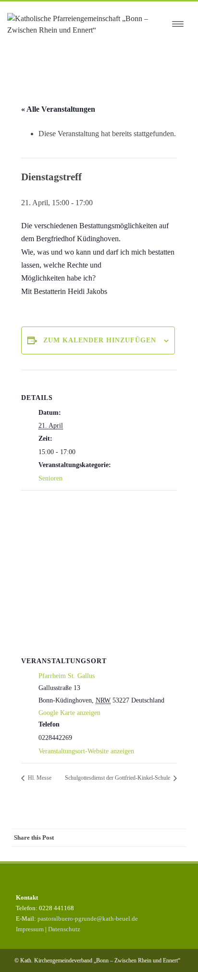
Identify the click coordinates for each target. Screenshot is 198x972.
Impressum (30, 929)
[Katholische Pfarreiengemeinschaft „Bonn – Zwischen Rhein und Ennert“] (86, 24)
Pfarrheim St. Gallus (66, 675)
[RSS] (157, 837)
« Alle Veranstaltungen (58, 109)
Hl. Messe (38, 777)
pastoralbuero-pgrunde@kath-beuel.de (87, 918)
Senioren (50, 478)
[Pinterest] (119, 837)
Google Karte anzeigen (69, 712)
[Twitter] (100, 837)
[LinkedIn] (138, 837)
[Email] (176, 837)
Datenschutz (64, 929)
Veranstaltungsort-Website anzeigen (86, 751)
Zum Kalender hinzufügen (99, 340)
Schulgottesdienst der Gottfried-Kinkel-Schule (118, 777)
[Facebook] (80, 837)
